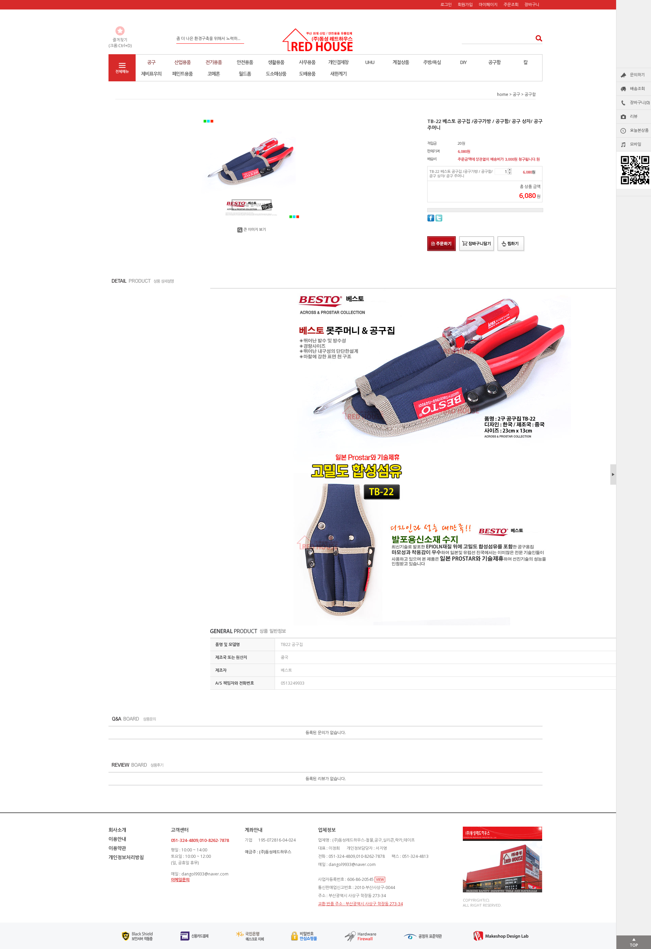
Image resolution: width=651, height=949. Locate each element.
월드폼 (245, 73)
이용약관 (117, 848)
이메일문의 (180, 880)
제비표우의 (151, 73)
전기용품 (213, 62)
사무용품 (307, 62)
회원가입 (465, 4)
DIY (463, 62)
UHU (369, 62)
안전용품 (245, 62)
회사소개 (117, 830)
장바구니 (532, 4)
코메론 (214, 73)
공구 (151, 62)
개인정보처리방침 (126, 857)
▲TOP (634, 942)
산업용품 (182, 62)
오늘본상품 (639, 130)
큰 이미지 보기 (254, 229)
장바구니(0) (640, 102)
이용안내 (117, 839)
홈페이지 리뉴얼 (189, 38)
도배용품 (307, 73)
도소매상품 (276, 73)
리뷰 (633, 116)
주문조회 (511, 4)
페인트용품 (182, 73)
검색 (536, 38)
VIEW (380, 879)
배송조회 (637, 89)
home (502, 94)
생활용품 (276, 62)
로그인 (446, 4)
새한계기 (338, 73)
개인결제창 (338, 62)
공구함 (494, 62)
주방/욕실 (432, 62)
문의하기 (637, 75)
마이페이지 (488, 4)
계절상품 (401, 62)
